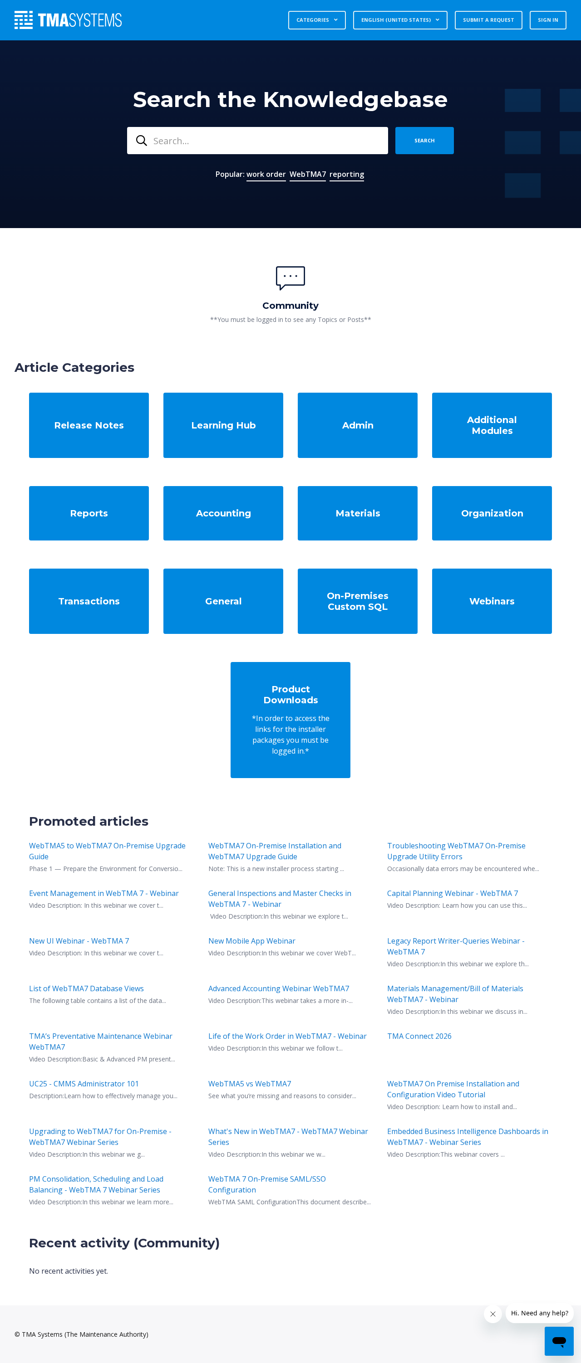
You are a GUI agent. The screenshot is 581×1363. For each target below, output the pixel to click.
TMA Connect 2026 (419, 1036)
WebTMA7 (308, 174)
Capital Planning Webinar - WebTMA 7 (452, 893)
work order (266, 174)
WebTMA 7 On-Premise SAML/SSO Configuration (267, 1184)
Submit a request (488, 19)
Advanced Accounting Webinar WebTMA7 (278, 988)
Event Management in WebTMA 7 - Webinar (104, 893)
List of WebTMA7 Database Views (86, 988)
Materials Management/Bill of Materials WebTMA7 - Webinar (455, 993)
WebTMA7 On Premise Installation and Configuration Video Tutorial (453, 1089)
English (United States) (396, 19)
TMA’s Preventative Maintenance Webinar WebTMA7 (100, 1041)
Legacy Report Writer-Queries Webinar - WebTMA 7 (456, 946)
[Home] (68, 20)
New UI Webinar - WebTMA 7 (79, 941)
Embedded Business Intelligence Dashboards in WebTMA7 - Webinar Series (467, 1136)
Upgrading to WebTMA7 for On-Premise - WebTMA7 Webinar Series (100, 1136)
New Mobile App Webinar (251, 941)
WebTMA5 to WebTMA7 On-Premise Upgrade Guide (107, 851)
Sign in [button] (548, 19)
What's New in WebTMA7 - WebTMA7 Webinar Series (288, 1136)
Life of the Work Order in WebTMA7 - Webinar (287, 1036)
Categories (313, 19)
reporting (347, 174)
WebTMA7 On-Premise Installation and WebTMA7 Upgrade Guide (274, 851)
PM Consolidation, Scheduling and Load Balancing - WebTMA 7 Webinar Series (96, 1184)
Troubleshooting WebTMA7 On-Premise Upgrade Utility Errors (456, 851)
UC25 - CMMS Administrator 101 (84, 1084)
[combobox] (257, 140)
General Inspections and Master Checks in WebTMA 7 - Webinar (279, 898)
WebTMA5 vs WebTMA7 (249, 1084)
